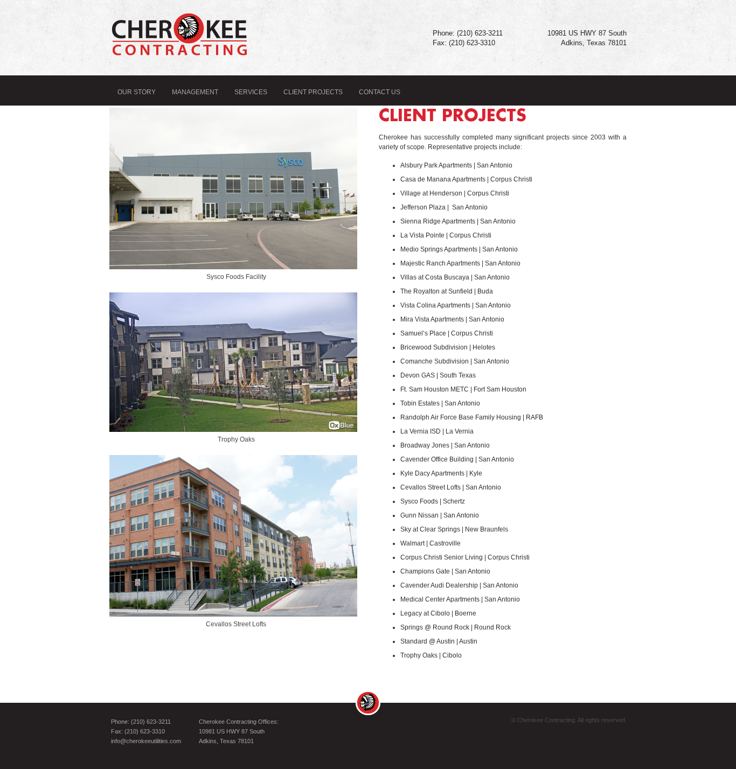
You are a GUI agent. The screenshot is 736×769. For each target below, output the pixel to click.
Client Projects (313, 92)
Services (250, 92)
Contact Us (379, 92)
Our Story (136, 92)
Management (195, 92)
